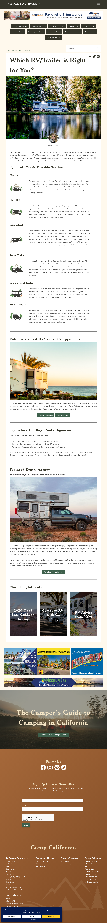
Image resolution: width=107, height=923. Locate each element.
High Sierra (9, 871)
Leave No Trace (66, 861)
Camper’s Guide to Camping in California (53, 735)
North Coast (10, 882)
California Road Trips (39, 26)
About (8, 898)
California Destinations (20, 26)
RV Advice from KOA (84, 614)
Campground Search (42, 861)
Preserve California (54, 32)
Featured (87, 866)
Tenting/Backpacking (53, 37)
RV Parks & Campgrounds (17, 858)
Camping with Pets (17, 32)
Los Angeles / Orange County (15, 877)
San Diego (9, 884)
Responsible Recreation (72, 32)
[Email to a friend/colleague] (98, 57)
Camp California (13, 895)
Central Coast (10, 861)
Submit (26, 825)
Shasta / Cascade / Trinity (14, 890)
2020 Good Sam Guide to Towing (23, 614)
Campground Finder (45, 858)
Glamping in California (35, 32)
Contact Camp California (14, 906)
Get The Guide (40, 866)
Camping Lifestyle (88, 26)
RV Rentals (39, 864)
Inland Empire (10, 874)
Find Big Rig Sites (62, 415)
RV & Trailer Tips (90, 32)
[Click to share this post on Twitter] (94, 57)
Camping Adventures (57, 26)
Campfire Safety (66, 864)
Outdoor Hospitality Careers (15, 903)
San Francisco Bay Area (13, 887)
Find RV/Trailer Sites (46, 415)
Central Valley (10, 864)
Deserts (8, 866)
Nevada (8, 879)
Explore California (11, 50)
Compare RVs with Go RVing (53, 614)
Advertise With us (11, 901)
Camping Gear (73, 26)
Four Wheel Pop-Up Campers (53, 572)
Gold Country (10, 869)
